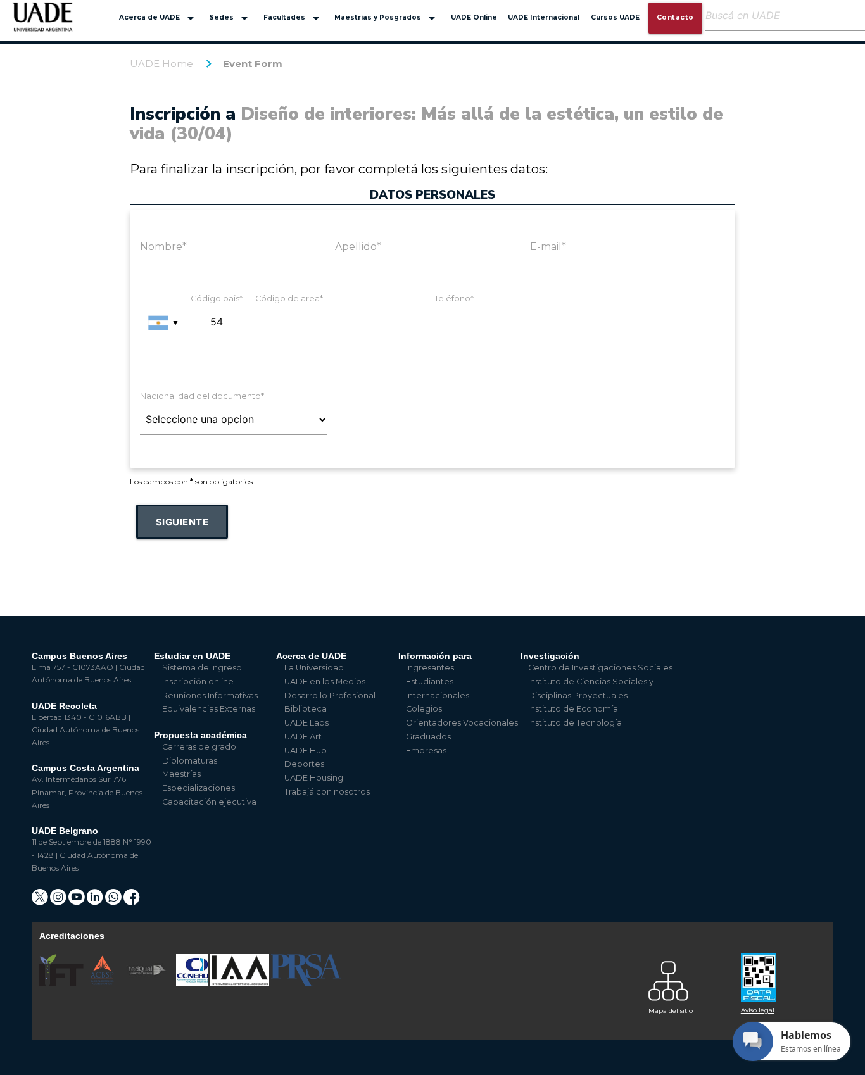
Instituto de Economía (573, 709)
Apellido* (358, 247)
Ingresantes (430, 667)
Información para (435, 656)
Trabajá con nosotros (327, 791)
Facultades (293, 18)
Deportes (304, 764)
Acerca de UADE (158, 18)
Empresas (426, 750)
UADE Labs (306, 722)
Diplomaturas (189, 760)
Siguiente (182, 522)
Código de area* (289, 298)
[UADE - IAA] (240, 983)
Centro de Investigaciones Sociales (600, 667)
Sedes (230, 18)
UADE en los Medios (324, 681)
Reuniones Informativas (210, 695)
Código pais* (217, 298)
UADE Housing (313, 778)
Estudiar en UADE (192, 656)
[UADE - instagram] (59, 901)
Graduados (428, 736)
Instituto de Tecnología (575, 722)
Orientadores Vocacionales (462, 722)
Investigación (550, 656)
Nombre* (163, 247)
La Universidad (314, 667)
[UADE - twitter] (41, 901)
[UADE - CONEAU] (193, 983)
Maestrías (181, 774)
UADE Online (474, 17)
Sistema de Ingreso (202, 667)
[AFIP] (779, 973)
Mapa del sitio (670, 1011)
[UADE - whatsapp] (114, 901)
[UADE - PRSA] (306, 983)
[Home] (43, 23)
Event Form (252, 64)
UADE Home (161, 64)
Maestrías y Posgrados (386, 18)
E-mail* (548, 247)
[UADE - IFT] (62, 983)
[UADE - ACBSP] (102, 983)
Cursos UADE (615, 17)
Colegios (424, 709)
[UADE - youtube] (77, 901)
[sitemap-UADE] (687, 978)
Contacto (675, 17)
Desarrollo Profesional (330, 695)
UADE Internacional (543, 17)
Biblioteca (305, 709)
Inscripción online (198, 681)
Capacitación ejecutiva (209, 802)
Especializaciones (198, 788)
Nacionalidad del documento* (202, 396)
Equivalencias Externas (208, 709)
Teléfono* (454, 298)
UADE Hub (305, 750)
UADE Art (303, 736)
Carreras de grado (199, 746)
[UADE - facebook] (131, 901)
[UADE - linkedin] (96, 901)
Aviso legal (757, 1010)
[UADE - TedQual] (148, 983)
